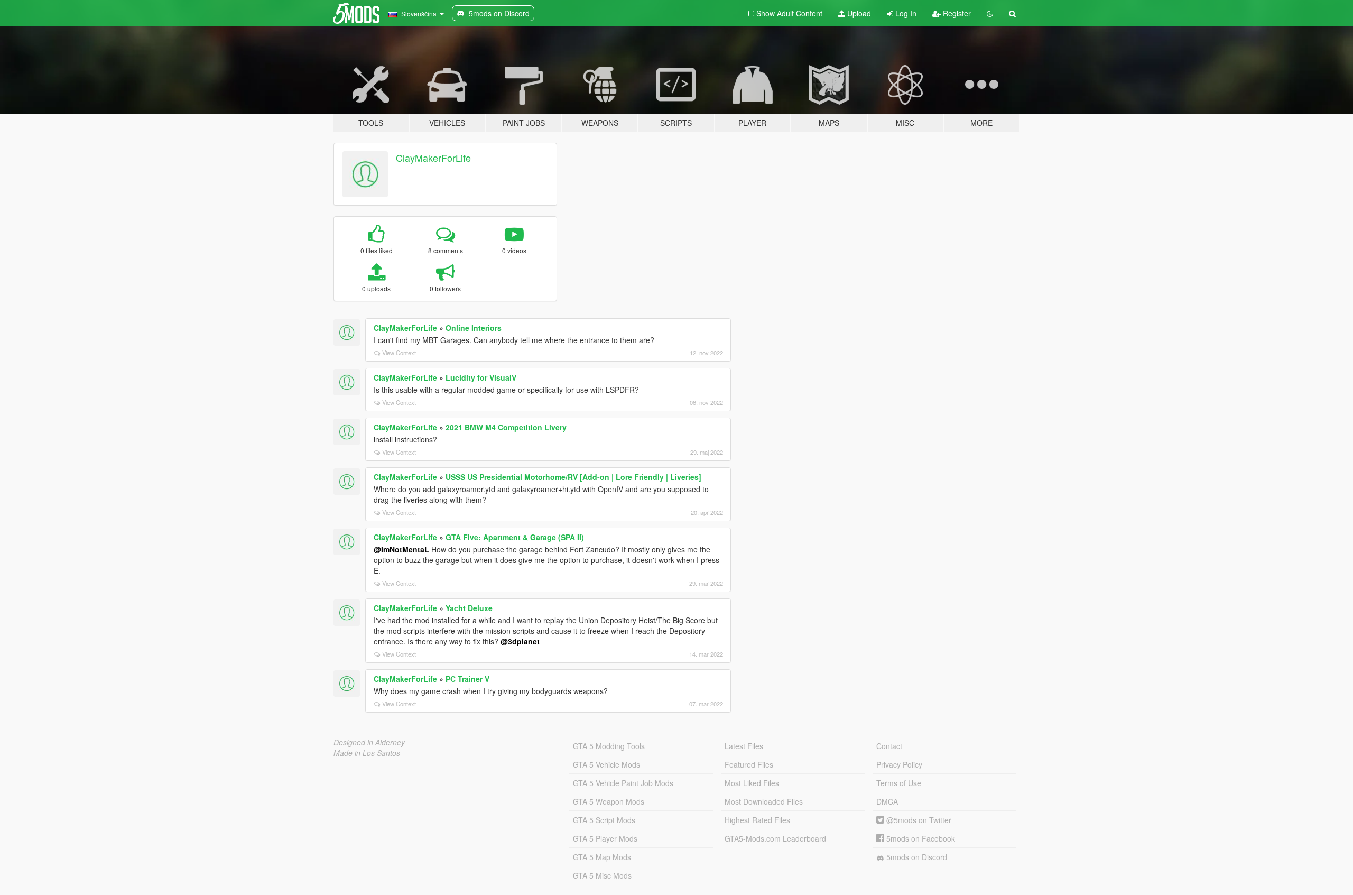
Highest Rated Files (757, 820)
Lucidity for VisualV (481, 377)
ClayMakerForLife (433, 157)
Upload (858, 13)
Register (956, 13)
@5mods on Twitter (917, 820)
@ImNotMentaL (401, 549)
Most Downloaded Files (764, 801)
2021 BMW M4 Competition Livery (506, 427)
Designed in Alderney (369, 742)
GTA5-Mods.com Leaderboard (775, 838)
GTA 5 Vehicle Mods (606, 764)
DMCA (887, 801)
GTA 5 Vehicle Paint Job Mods (623, 783)
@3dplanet (520, 641)
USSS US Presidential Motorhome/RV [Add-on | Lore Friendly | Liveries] (573, 477)
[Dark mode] (990, 13)
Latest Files (744, 746)
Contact (889, 746)
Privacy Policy (899, 764)
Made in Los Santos (366, 753)
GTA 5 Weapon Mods (608, 801)
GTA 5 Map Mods (602, 857)
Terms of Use (898, 783)
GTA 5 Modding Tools (609, 746)
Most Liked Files (752, 783)
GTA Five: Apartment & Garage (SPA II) (515, 537)
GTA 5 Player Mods (605, 838)
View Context (399, 352)
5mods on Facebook (919, 838)
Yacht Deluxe (469, 608)
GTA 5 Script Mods (604, 820)
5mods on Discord (915, 857)
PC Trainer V (467, 678)
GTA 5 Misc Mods (602, 875)
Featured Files (749, 764)
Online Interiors (474, 327)
